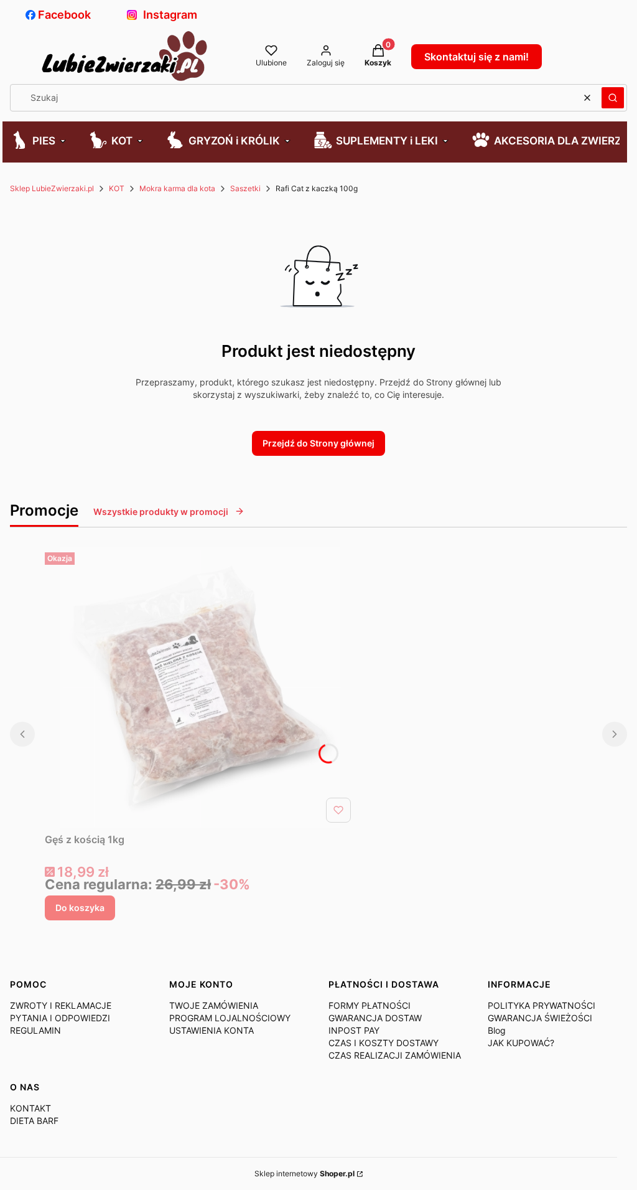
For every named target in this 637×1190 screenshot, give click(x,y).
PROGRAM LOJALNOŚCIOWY (230, 1018)
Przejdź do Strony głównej (318, 443)
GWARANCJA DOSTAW (375, 1018)
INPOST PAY (353, 1030)
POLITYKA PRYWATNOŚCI (541, 1005)
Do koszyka (80, 907)
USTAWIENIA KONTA (211, 1030)
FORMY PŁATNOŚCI (369, 1005)
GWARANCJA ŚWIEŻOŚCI (540, 1018)
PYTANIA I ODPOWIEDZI (60, 1018)
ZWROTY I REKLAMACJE (60, 1005)
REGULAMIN (35, 1030)
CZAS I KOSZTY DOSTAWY (383, 1042)
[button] (613, 97)
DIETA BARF (34, 1120)
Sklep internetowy (304, 1173)
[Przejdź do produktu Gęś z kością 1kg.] (200, 687)
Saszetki (245, 188)
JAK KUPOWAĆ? (521, 1042)
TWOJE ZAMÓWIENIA (213, 1005)
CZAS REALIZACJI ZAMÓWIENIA (394, 1055)
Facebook (64, 14)
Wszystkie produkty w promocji (160, 511)
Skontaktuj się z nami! (476, 56)
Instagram (170, 14)
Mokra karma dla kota (177, 188)
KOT (116, 188)
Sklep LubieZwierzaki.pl (52, 188)
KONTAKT (30, 1108)
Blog (497, 1030)
